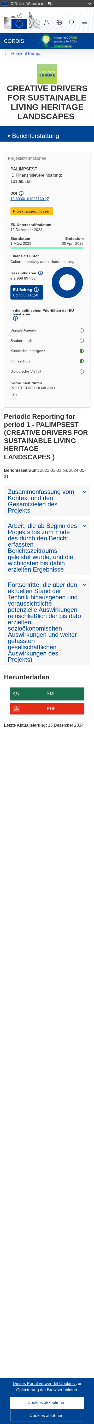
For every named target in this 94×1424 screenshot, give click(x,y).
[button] (59, 22)
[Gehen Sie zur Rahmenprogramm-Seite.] (47, 73)
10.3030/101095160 (27, 199)
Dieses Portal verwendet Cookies (44, 1383)
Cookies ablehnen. (47, 1415)
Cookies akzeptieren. (47, 1402)
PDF (51, 708)
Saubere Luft (21, 341)
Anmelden (46, 22)
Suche (72, 22)
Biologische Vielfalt (25, 371)
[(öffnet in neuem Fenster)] (22, 20)
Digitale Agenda (23, 330)
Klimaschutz (20, 361)
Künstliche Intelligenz (27, 351)
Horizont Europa (26, 53)
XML (51, 694)
